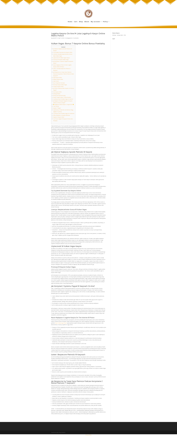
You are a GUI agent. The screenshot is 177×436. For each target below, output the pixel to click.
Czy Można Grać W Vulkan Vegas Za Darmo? (63, 99)
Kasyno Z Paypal (57, 108)
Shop (81, 22)
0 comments (76, 38)
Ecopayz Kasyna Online (58, 86)
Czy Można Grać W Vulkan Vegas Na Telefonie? (63, 113)
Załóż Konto (56, 81)
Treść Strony (56, 106)
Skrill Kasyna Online (57, 77)
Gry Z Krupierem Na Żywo (59, 83)
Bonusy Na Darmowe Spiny (59, 95)
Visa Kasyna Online (57, 92)
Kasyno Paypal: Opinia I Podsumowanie (62, 97)
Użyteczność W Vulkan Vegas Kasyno (61, 57)
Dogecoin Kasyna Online (58, 117)
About (86, 22)
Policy (105, 22)
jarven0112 (54, 38)
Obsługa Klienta (56, 93)
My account (95, 22)
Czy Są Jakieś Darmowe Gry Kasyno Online (62, 52)
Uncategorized (68, 38)
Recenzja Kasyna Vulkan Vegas (60, 84)
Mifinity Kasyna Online (58, 79)
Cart (75, 22)
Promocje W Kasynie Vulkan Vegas (61, 59)
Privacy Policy (89, 435)
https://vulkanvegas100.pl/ (61, 323)
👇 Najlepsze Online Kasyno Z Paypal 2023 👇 (63, 104)
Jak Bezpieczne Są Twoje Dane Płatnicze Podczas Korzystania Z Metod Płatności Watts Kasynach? (63, 73)
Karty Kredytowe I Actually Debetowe (61, 115)
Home (70, 22)
